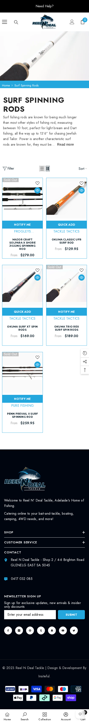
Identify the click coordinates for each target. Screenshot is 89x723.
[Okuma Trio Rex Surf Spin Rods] (66, 285)
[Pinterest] (30, 630)
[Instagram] (19, 630)
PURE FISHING (22, 405)
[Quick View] (37, 190)
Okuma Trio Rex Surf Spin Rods (66, 328)
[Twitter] (74, 630)
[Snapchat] (52, 630)
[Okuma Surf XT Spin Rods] (22, 285)
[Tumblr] (41, 630)
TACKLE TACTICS (66, 231)
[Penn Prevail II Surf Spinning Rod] (22, 372)
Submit (71, 615)
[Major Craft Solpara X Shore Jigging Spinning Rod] (22, 198)
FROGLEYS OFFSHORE (22, 233)
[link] (24, 716)
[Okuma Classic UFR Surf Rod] (66, 198)
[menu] (4, 21)
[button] (42, 168)
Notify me (22, 225)
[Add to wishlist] (37, 183)
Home (6, 85)
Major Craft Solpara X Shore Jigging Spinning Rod (22, 244)
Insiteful (43, 676)
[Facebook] (8, 630)
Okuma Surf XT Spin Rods (22, 328)
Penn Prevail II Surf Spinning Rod (22, 415)
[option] (44, 6)
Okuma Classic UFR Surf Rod (66, 241)
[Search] (16, 22)
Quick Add (66, 225)
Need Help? (45, 6)
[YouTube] (63, 630)
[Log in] (72, 22)
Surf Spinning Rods (26, 85)
